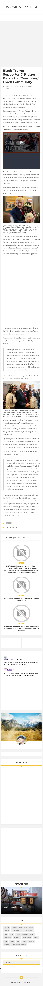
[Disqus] (21, 681)
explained (22, 117)
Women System (21, 6)
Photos (12, 941)
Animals (14, 927)
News (9, 523)
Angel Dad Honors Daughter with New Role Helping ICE (21, 599)
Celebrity (6, 930)
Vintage (31, 941)
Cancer (31, 927)
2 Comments (28, 86)
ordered (27, 376)
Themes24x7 (27, 982)
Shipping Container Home (13, 907)
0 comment (7, 88)
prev (4, 821)
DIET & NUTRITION (27, 930)
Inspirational (7, 937)
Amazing (6, 927)
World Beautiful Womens (18, 944)
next (5, 821)
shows (21, 498)
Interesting (17, 937)
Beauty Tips (23, 927)
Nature (36, 937)
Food (5, 934)
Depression (15, 930)
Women (6, 944)
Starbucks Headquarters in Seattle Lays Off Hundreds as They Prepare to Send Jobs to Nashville (21, 629)
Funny (11, 934)
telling (28, 175)
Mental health (27, 937)
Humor (32, 934)
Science (24, 941)
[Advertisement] (21, 44)
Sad (18, 941)
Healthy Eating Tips (22, 934)
